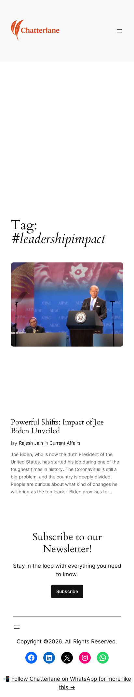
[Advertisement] (67, 135)
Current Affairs (64, 443)
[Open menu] (119, 31)
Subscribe (67, 591)
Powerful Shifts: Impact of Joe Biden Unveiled (57, 427)
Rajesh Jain (31, 443)
